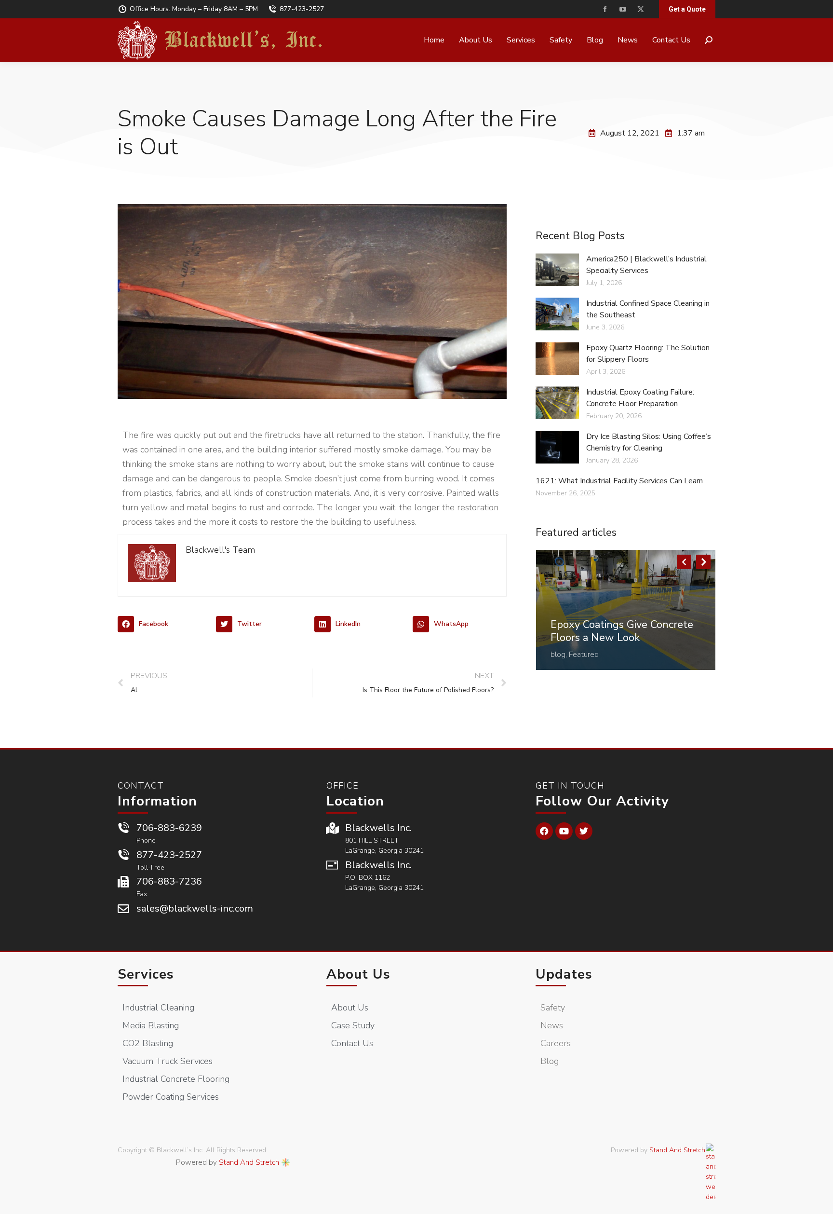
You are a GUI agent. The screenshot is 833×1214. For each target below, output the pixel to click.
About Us (358, 974)
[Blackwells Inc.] (332, 828)
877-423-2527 (302, 9)
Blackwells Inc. (378, 827)
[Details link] (558, 610)
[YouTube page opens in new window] (622, 9)
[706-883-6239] (123, 828)
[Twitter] (583, 831)
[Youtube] (564, 831)
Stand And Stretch (249, 1162)
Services (146, 974)
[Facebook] (544, 831)
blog (558, 654)
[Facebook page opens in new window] (605, 9)
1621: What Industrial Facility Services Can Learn (619, 481)
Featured (584, 654)
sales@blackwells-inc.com (194, 908)
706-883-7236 (169, 881)
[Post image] (626, 610)
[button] (164, 624)
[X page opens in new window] (640, 9)
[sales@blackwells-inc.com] (123, 908)
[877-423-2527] (123, 855)
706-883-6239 (169, 827)
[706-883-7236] (123, 881)
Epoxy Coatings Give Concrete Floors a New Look (622, 630)
